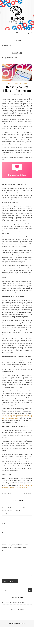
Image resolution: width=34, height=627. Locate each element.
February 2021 (7, 45)
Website (4, 533)
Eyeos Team (7, 493)
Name (4, 514)
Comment (5, 551)
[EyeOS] (17, 15)
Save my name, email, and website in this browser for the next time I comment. (15, 546)
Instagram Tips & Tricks (9, 57)
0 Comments (28, 493)
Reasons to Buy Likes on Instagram (13, 602)
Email (4, 523)
